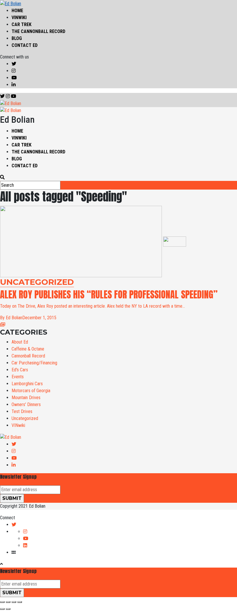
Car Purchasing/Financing (34, 363)
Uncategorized (25, 418)
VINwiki (19, 17)
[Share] (8, 602)
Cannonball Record (28, 356)
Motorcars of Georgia (31, 390)
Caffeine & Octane (28, 349)
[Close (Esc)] (2, 602)
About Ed (20, 342)
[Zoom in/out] (19, 602)
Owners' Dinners (26, 404)
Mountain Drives (26, 397)
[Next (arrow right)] (8, 609)
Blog (17, 38)
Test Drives (22, 411)
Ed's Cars (20, 370)
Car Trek (22, 24)
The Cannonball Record (38, 31)
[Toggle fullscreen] (14, 602)
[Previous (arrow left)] (2, 609)
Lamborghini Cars (27, 383)
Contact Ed (25, 45)
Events (18, 376)
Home (17, 10)
